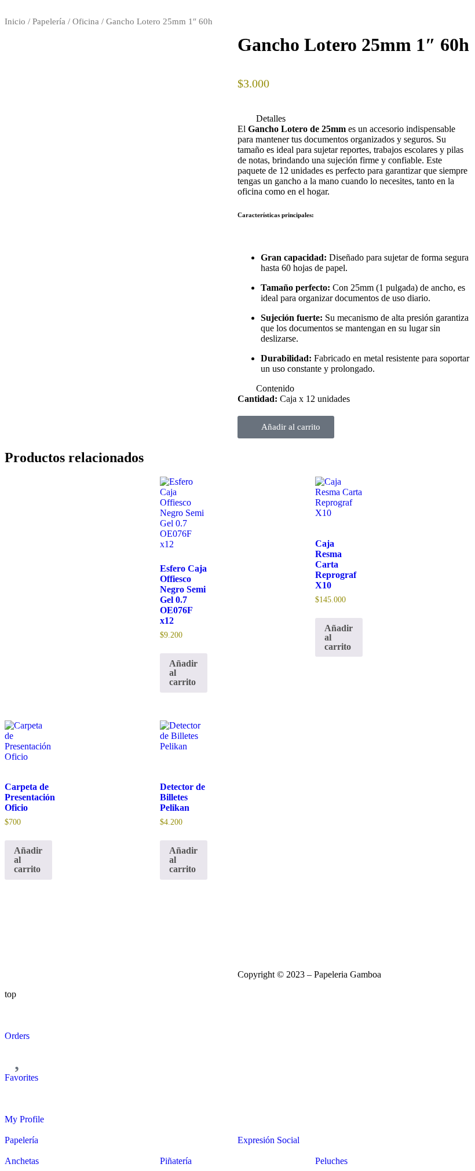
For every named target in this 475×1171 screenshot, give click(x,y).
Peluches (331, 1161)
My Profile (24, 1119)
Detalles (271, 118)
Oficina (85, 21)
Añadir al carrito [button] (183, 672)
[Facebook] (283, 931)
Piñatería (176, 1161)
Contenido (275, 388)
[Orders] (19, 1014)
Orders (17, 1036)
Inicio (15, 21)
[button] (353, 119)
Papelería (48, 21)
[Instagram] (251, 931)
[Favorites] (19, 1055)
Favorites (21, 1077)
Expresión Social (268, 1140)
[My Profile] (19, 1097)
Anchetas (22, 1161)
